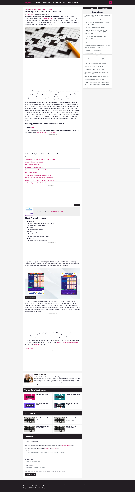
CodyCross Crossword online (55, 212)
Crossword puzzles (47, 18)
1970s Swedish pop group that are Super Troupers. (40, 159)
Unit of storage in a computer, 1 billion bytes (38, 175)
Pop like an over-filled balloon (34, 167)
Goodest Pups (42, 486)
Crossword (32, 9)
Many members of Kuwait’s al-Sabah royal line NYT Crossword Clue (73, 419)
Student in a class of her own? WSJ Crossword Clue (97, 59)
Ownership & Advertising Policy (44, 484)
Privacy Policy (46, 448)
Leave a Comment (29, 348)
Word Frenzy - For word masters (72, 404)
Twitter (90, 8)
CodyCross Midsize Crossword (45, 9)
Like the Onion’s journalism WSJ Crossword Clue (42, 418)
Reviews (45, 2)
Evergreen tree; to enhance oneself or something (39, 180)
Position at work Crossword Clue (93, 20)
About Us (25, 484)
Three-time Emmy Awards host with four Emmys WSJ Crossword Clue (97, 16)
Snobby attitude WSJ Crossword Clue (94, 79)
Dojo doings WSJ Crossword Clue (93, 53)
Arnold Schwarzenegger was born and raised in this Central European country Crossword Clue (97, 83)
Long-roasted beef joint (32, 164)
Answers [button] (38, 2)
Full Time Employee (31, 172)
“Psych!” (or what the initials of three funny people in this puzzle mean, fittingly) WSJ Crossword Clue (96, 31)
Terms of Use (89, 484)
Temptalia (35, 486)
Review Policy (72, 484)
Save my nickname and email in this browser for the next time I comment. (45, 471)
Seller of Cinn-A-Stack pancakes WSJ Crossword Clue (97, 41)
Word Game (37, 344)
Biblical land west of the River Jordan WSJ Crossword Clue (95, 37)
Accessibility (97, 484)
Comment (27, 450)
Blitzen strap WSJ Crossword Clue (93, 50)
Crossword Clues (61, 342)
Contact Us (32, 484)
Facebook (105, 8)
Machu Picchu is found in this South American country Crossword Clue (97, 23)
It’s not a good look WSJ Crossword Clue (95, 63)
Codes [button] (64, 2)
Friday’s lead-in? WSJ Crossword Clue (94, 69)
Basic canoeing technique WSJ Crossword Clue (97, 76)
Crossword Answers (72, 342)
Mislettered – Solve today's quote (42, 404)
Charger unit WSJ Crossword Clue (93, 87)
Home (26, 9)
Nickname (30, 459)
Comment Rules (66, 445)
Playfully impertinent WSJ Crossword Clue (42, 427)
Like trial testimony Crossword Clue (71, 427)
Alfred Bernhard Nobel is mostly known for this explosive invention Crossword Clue (97, 46)
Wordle (50, 2)
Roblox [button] (70, 2)
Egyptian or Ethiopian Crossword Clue (95, 27)
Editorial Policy (81, 484)
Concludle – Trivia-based (42, 394)
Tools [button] (75, 2)
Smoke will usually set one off (34, 162)
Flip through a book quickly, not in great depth (39, 177)
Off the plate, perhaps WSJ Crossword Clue (96, 56)
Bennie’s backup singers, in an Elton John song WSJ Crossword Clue (97, 73)
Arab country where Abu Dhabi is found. (37, 183)
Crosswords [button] (56, 2)
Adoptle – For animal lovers (73, 394)
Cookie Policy (56, 484)
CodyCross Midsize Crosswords (46, 132)
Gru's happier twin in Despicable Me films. (37, 170)
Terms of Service (54, 448)
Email (29, 465)
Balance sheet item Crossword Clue (94, 66)
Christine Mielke (30, 14)
